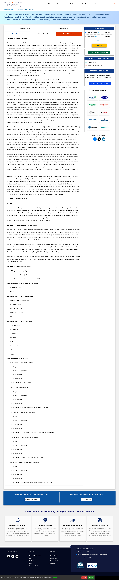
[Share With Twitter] (99, 139)
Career (31, 558)
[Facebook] (8, 556)
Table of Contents (43, 33)
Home (5, 9)
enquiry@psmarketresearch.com (96, 65)
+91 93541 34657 (92, 62)
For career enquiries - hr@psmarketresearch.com (89, 557)
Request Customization (32, 499)
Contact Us (94, 4)
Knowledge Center (71, 4)
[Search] (114, 3)
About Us (85, 4)
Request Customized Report (100, 83)
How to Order (53, 555)
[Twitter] (12, 556)
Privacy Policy (53, 558)
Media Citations (33, 560)
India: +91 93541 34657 (83, 552)
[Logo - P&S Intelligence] (12, 4)
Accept (91, 577)
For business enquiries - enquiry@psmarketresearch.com (92, 554)
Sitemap (52, 563)
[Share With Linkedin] (103, 139)
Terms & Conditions (55, 560)
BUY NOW (99, 45)
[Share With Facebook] (95, 139)
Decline (84, 577)
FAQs (30, 563)
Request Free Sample (69, 33)
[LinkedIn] (17, 556)
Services (59, 4)
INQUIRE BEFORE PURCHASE (98, 52)
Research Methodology (35, 555)
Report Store (48, 4)
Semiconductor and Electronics (15, 9)
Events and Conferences (35, 566)
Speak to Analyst (87, 499)
